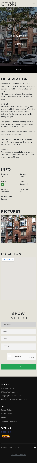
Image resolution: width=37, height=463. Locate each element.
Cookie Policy (6, 414)
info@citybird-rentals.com (11, 396)
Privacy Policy (6, 410)
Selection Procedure (9, 421)
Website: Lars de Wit (18, 455)
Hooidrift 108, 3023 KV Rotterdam (14, 399)
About (3, 417)
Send (19, 367)
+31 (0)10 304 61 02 (8, 388)
